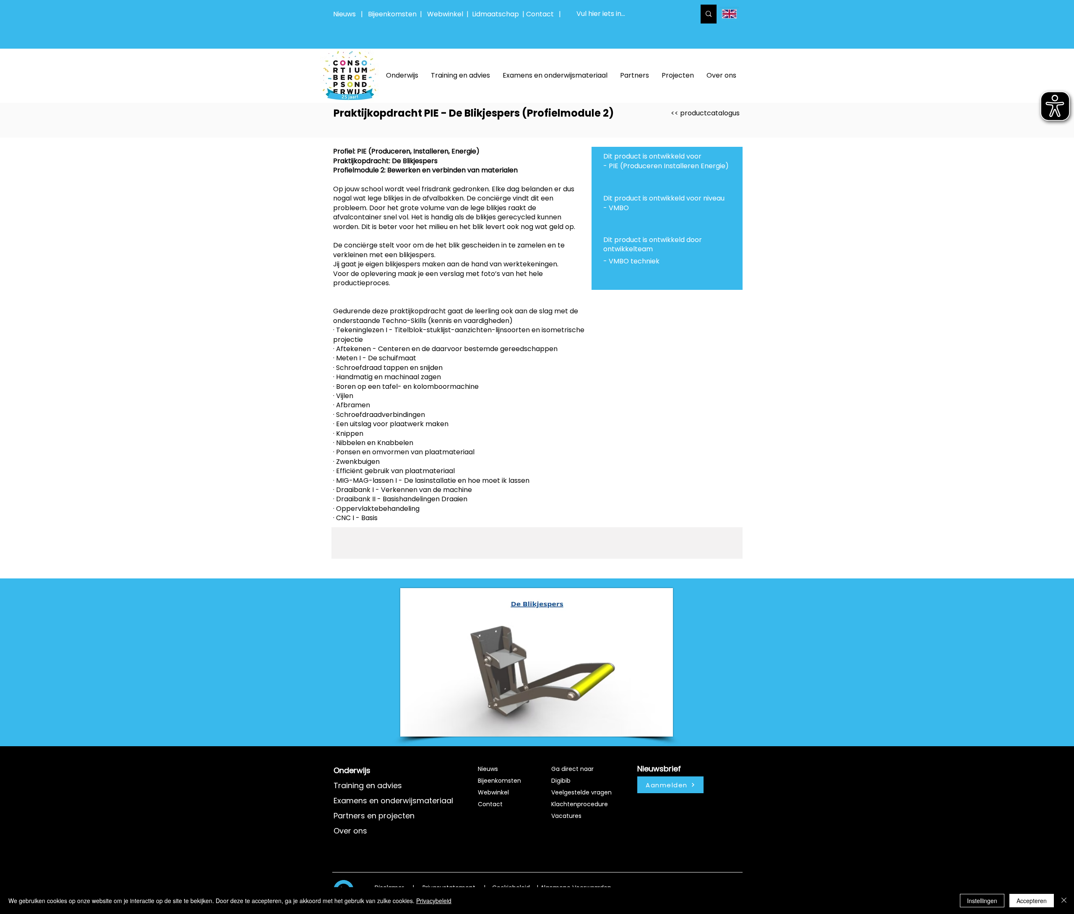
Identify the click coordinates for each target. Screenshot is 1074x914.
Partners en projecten (374, 815)
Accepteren (1032, 900)
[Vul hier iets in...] (709, 14)
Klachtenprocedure (579, 804)
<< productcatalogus (705, 113)
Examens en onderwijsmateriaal (393, 800)
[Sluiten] (1064, 900)
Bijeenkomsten (394, 14)
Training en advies (368, 785)
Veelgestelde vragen (581, 792)
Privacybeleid (433, 900)
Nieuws (344, 14)
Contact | (544, 14)
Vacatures (566, 816)
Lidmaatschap (495, 14)
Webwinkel (447, 14)
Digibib (561, 780)
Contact (490, 804)
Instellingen (982, 900)
